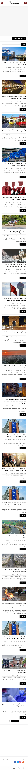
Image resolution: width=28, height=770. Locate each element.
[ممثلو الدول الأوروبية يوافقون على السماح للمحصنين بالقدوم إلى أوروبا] (14, 155)
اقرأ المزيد (23, 76)
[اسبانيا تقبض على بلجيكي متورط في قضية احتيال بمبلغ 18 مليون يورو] (14, 222)
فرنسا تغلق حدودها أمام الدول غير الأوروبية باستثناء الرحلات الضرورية (15, 570)
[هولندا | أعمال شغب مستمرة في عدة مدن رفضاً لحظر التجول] (14, 594)
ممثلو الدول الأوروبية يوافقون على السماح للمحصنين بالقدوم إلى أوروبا (15, 164)
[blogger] (23, 762)
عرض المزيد (15, 721)
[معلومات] (11, 764)
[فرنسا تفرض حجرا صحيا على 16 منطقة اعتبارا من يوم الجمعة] (14, 323)
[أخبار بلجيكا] (13, 762)
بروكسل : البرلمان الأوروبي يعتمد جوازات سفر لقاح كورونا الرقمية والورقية (14, 198)
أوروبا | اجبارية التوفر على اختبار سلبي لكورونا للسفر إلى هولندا (15, 671)
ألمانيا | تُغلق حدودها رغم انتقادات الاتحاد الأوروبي (16, 536)
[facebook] (15, 762)
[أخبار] (3, 762)
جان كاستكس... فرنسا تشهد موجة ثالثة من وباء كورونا (14, 366)
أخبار (14, 134)
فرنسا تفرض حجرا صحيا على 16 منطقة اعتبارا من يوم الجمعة (14, 333)
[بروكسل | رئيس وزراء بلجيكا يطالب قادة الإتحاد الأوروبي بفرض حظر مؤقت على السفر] (14, 628)
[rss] (25, 762)
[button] (24, 768)
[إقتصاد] (14, 764)
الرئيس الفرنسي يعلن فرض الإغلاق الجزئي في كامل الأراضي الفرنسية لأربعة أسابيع (14, 265)
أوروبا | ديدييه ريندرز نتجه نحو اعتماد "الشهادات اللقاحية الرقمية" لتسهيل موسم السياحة (14, 469)
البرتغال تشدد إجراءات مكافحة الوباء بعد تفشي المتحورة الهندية (14, 131)
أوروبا (14, 67)
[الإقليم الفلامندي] (8, 762)
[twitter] (18, 762)
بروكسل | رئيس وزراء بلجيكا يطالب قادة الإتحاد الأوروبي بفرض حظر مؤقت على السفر (14, 637)
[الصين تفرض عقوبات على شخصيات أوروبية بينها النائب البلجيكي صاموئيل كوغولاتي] (14, 289)
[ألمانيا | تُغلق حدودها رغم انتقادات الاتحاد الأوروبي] (14, 527)
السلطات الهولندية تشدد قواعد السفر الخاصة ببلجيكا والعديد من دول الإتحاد (14, 97)
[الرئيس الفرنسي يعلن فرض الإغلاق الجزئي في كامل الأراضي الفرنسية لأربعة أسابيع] (14, 256)
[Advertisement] (14, 21)
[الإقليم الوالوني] (5, 762)
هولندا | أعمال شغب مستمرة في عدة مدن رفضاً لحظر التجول (14, 604)
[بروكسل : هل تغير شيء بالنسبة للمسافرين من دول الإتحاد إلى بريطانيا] (14, 54)
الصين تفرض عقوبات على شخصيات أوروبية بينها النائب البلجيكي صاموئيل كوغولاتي (15, 299)
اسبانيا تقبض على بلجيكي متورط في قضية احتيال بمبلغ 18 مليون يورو (15, 232)
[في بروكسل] (10, 762)
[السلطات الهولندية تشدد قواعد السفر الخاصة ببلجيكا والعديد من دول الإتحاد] (14, 87)
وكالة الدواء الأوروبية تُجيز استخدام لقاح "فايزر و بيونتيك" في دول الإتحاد (14, 705)
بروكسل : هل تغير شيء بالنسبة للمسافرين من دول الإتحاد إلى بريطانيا (14, 63)
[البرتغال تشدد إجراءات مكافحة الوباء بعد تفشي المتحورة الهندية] (14, 121)
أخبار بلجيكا (13, 168)
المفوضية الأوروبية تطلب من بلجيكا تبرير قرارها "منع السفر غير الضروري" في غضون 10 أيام (14, 503)
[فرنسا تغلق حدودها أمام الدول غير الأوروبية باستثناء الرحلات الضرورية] (14, 561)
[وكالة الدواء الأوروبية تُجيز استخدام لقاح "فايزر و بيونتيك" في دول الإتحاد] (14, 695)
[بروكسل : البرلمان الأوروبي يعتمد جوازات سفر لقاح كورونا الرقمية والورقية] (14, 188)
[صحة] (16, 764)
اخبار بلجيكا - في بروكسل (8, 759)
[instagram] (20, 762)
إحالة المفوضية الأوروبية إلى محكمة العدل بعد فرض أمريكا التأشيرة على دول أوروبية (14, 435)
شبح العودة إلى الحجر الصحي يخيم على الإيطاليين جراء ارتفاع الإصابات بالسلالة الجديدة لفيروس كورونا (14, 401)
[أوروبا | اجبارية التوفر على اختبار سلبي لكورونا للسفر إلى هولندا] (14, 662)
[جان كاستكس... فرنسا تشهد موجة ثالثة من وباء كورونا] (14, 357)
